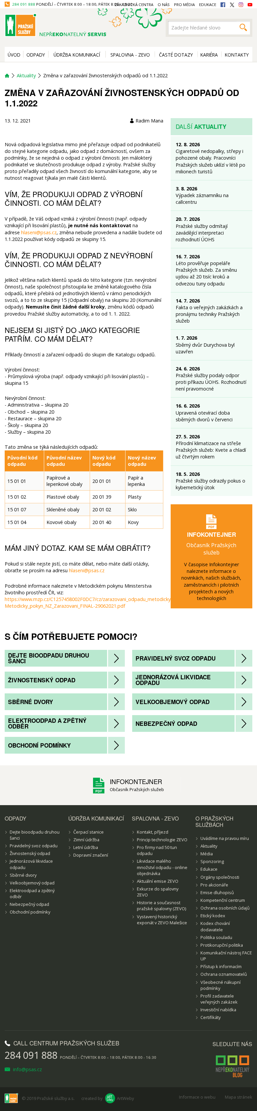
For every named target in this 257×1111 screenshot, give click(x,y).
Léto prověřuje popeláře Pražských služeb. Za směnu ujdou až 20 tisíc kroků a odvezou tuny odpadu (206, 273)
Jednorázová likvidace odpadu (173, 680)
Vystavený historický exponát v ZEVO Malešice (162, 920)
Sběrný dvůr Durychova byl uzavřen (205, 348)
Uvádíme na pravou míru (224, 838)
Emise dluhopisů (217, 892)
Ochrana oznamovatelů (223, 974)
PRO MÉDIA (184, 4)
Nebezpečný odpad (166, 723)
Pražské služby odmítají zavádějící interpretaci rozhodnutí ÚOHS (202, 233)
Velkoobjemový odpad (172, 702)
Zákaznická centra (133, 4)
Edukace (209, 869)
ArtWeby (125, 1098)
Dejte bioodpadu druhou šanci (48, 658)
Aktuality (26, 75)
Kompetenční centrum (222, 900)
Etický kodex (212, 916)
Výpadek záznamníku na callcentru (202, 198)
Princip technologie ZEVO (162, 840)
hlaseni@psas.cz (39, 232)
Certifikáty (210, 1017)
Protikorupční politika (221, 945)
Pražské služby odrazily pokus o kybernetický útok (210, 484)
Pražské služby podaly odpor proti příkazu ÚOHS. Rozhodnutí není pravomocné (211, 382)
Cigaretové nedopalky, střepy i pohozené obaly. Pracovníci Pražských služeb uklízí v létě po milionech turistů (210, 161)
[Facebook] (223, 5)
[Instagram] (241, 5)
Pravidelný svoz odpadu (176, 658)
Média (206, 854)
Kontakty (237, 55)
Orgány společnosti (219, 877)
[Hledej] (243, 27)
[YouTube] (250, 5)
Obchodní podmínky (39, 745)
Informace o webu (197, 1097)
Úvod (14, 55)
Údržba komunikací (77, 55)
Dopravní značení (90, 855)
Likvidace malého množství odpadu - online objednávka (162, 867)
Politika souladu (216, 937)
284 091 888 (23, 4)
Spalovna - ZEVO (130, 55)
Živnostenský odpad (41, 680)
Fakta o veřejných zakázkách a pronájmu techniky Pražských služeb (209, 314)
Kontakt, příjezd (152, 832)
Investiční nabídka (218, 1010)
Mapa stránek (238, 1097)
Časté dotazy (176, 55)
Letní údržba (85, 847)
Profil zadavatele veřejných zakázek (219, 999)
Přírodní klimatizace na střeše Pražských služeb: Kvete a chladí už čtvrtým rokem (211, 450)
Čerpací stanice (88, 832)
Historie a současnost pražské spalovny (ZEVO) (161, 906)
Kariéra (209, 55)
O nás (164, 4)
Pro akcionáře (214, 885)
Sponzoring (212, 861)
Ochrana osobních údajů (225, 908)
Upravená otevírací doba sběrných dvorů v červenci (204, 416)
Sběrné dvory (30, 702)
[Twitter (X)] (232, 5)
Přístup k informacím (221, 966)
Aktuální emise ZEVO (157, 881)
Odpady (35, 55)
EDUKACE (207, 4)
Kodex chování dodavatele (215, 926)
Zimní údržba (86, 840)
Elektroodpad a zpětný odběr (47, 723)
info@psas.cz (27, 1069)
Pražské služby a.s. (56, 1098)
